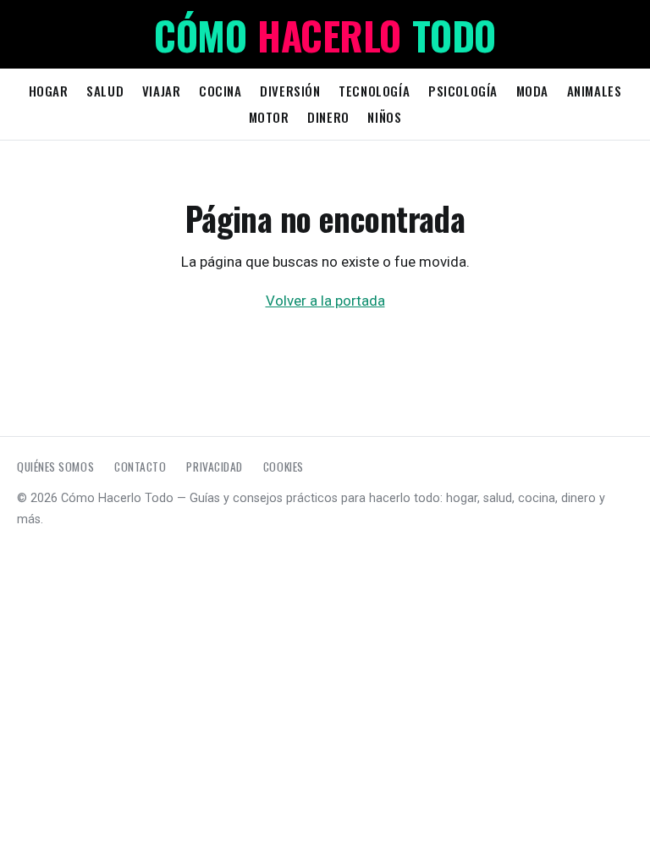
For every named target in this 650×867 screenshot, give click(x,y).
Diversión (290, 90)
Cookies (283, 466)
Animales (594, 90)
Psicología (463, 90)
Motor (269, 117)
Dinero (328, 117)
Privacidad (214, 466)
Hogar (49, 90)
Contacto (140, 466)
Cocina (220, 90)
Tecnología (374, 90)
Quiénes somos (55, 466)
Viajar (161, 90)
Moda (532, 90)
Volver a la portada (325, 300)
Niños (384, 117)
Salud (105, 90)
